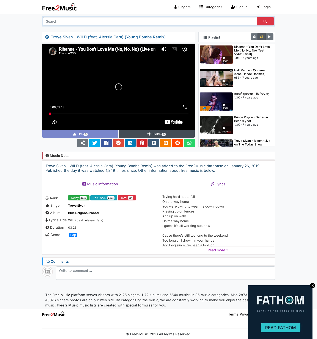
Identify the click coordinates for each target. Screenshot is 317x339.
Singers (183, 7)
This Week (103, 198)
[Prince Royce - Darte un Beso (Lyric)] (216, 125)
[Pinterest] (142, 143)
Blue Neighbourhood (83, 213)
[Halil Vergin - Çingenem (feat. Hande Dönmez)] (216, 78)
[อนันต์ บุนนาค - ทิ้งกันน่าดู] (216, 101)
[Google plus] (118, 143)
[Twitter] (94, 143)
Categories (212, 7)
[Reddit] (177, 143)
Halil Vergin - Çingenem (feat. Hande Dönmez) (250, 72)
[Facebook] (106, 143)
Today (78, 198)
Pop (73, 235)
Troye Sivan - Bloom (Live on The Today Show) (252, 142)
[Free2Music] (59, 7)
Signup (241, 7)
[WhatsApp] (189, 143)
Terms (233, 314)
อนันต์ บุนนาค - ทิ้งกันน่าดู (251, 93)
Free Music (61, 295)
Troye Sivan (76, 205)
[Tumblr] (153, 143)
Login (266, 7)
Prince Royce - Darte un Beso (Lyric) (251, 119)
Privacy (246, 314)
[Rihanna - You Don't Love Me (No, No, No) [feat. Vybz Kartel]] (216, 54)
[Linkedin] (130, 143)
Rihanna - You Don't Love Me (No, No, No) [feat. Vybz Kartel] (252, 50)
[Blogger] (165, 143)
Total (126, 198)
